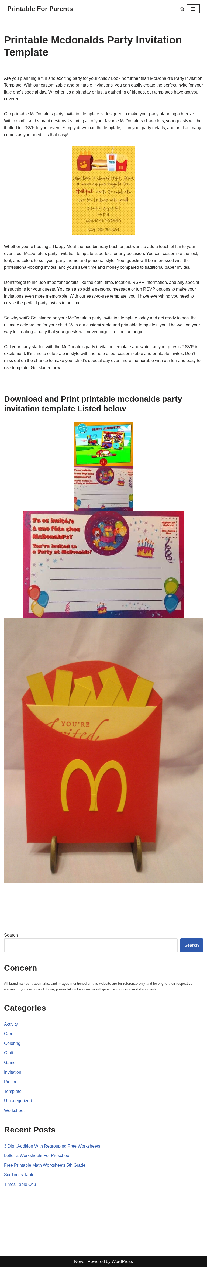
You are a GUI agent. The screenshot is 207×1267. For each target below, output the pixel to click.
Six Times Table (19, 1174)
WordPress (122, 1261)
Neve (79, 1261)
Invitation (12, 1072)
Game (10, 1062)
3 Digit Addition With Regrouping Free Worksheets (52, 1146)
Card (8, 1033)
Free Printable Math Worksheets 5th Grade (44, 1165)
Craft (8, 1053)
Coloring (12, 1043)
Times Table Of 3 (20, 1184)
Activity (11, 1024)
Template (13, 1091)
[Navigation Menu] (193, 8)
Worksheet (14, 1110)
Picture (11, 1081)
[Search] (182, 9)
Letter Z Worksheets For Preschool (37, 1155)
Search (11, 935)
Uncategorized (18, 1101)
